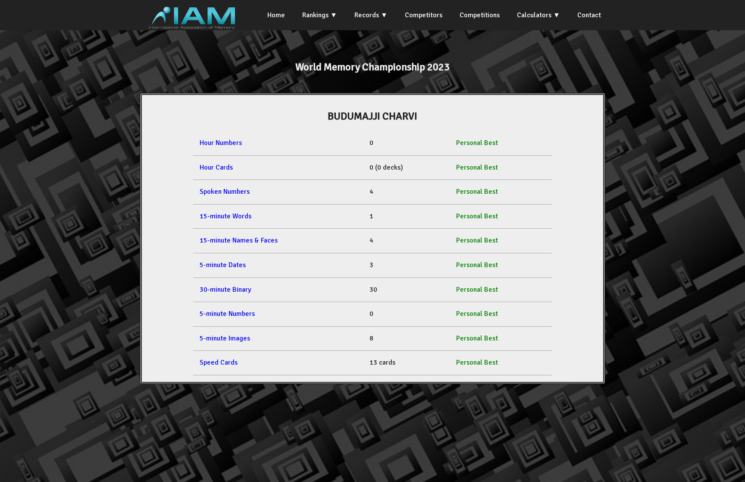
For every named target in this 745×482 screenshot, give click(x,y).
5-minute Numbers (227, 313)
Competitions (480, 15)
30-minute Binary (225, 289)
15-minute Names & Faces (239, 240)
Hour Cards (216, 167)
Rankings (315, 15)
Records (366, 15)
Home (276, 15)
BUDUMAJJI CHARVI (372, 116)
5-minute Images (225, 338)
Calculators (534, 15)
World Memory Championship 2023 (372, 66)
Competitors (423, 15)
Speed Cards (219, 362)
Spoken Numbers (225, 191)
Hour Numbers (221, 143)
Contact (589, 15)
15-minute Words (225, 216)
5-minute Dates (223, 265)
